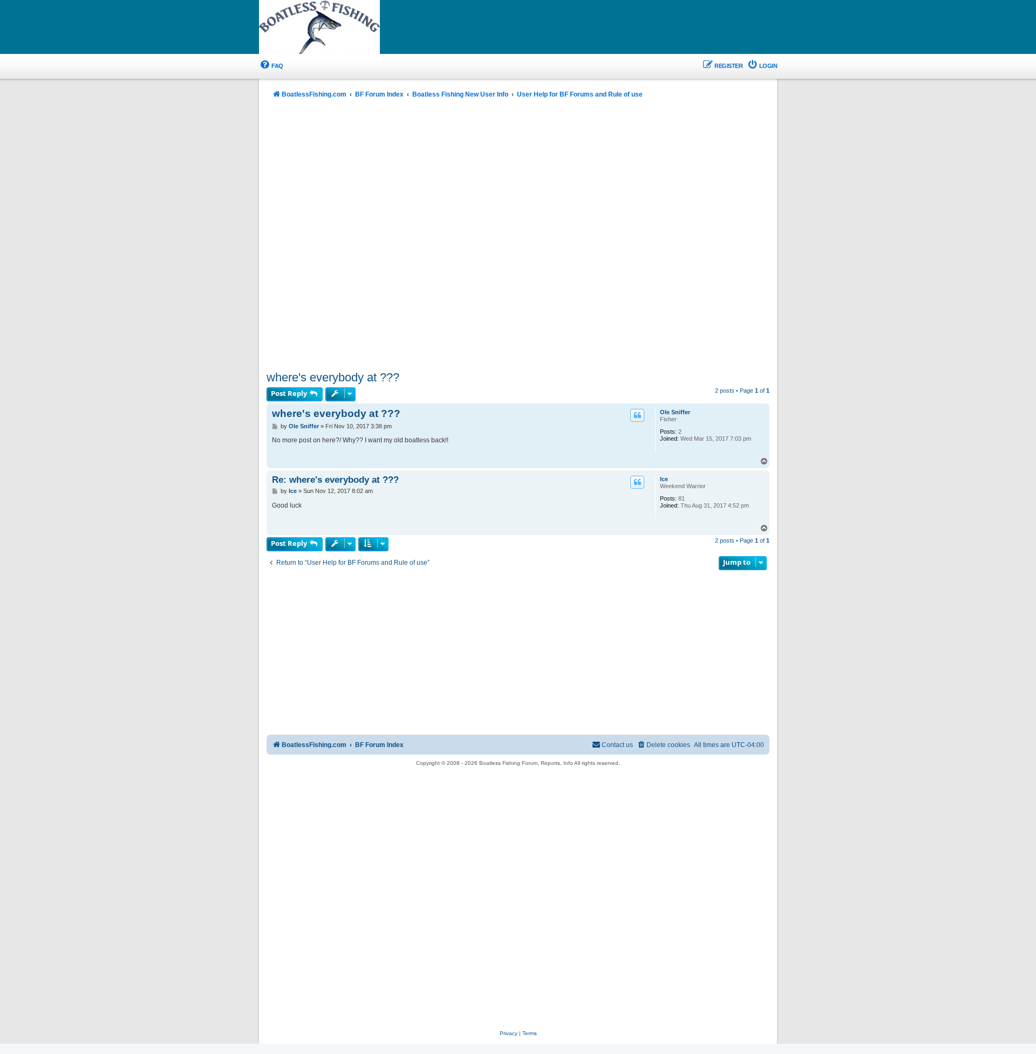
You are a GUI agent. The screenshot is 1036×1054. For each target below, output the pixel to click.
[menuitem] (271, 66)
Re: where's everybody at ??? (335, 479)
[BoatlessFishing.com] (337, 27)
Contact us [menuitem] (617, 745)
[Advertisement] (518, 235)
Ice (664, 479)
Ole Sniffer (675, 412)
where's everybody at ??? (333, 377)
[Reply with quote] (637, 415)
